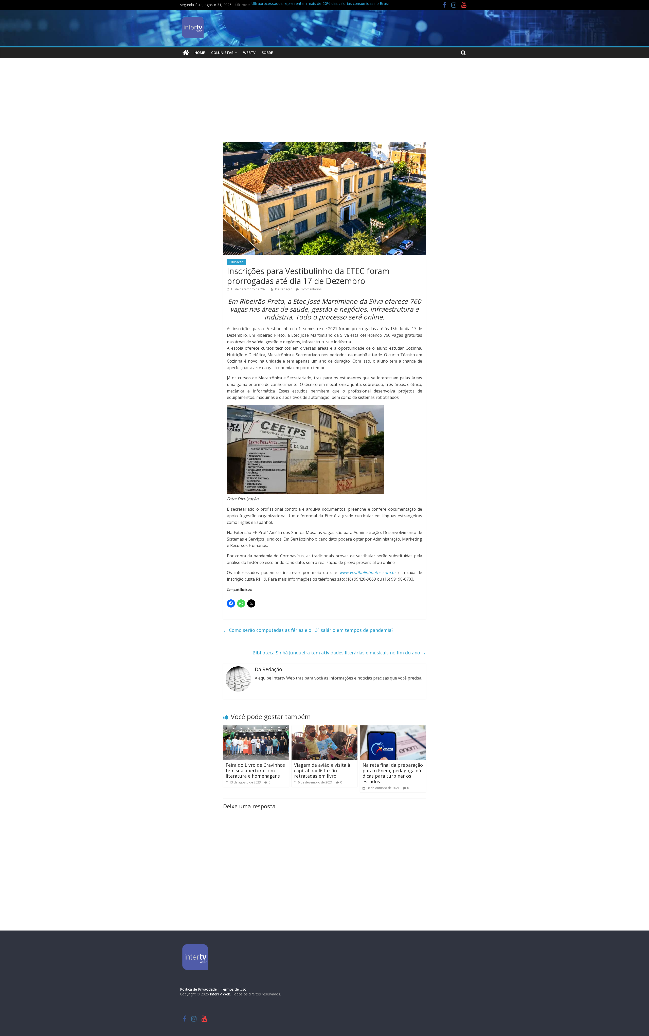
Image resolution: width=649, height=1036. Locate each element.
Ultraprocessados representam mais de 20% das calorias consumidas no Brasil (320, 5)
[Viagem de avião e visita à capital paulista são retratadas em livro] (324, 728)
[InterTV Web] (185, 52)
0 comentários (310, 289)
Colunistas (222, 52)
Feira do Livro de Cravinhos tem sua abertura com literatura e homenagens (255, 770)
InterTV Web (220, 994)
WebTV (249, 52)
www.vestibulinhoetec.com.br (367, 572)
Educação (236, 262)
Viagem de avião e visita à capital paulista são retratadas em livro (322, 770)
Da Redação (284, 289)
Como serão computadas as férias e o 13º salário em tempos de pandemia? (308, 630)
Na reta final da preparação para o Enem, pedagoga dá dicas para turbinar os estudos (393, 773)
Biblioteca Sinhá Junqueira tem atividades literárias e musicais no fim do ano (339, 653)
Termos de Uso (233, 989)
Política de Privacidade (198, 989)
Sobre (267, 52)
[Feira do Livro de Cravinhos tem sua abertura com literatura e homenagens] (256, 728)
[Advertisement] (324, 103)
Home (199, 52)
